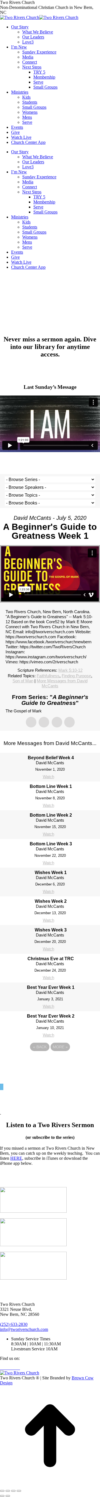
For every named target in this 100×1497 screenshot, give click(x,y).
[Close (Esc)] (2, 1491)
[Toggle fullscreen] (13, 1491)
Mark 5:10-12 (70, 670)
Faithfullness (48, 675)
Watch (48, 776)
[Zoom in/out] (19, 1491)
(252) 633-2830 (14, 1324)
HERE (16, 1158)
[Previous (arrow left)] (2, 1496)
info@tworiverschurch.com (24, 1329)
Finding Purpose (76, 675)
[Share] (8, 1491)
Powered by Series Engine (50, 1062)
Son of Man (22, 680)
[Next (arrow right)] (8, 1496)
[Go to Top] (50, 1484)
